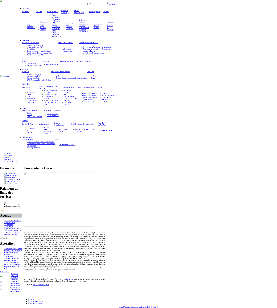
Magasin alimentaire (67, 61)
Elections (25, 12)
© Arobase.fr (153, 307)
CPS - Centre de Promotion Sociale (39, 80)
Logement (45, 61)
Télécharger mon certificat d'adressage (70, 26)
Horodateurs (47, 131)
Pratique (25, 121)
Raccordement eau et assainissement (39, 51)
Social (24, 59)
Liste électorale (30, 25)
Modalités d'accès (108, 130)
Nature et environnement (86, 87)
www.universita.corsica (41, 285)
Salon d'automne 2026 (12, 222)
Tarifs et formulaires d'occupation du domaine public (56, 19)
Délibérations (31, 146)
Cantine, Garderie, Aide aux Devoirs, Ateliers (71, 78)
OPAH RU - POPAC (65, 43)
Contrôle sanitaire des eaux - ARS (82, 124)
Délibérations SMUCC (67, 145)
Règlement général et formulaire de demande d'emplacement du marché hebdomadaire (84, 26)
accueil (121, 307)
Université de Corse (33, 78)
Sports (24, 108)
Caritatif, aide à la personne (83, 61)
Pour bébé (90, 72)
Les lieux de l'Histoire (67, 87)
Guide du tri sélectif (62, 130)
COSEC (29, 115)
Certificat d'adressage (65, 12)
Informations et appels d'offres (97, 26)
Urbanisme (25, 40)
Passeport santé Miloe (34, 65)
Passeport (43, 30)
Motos (45, 133)
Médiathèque (31, 98)
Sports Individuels (53, 116)
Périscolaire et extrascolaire (60, 72)
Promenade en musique (48, 97)
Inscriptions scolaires (34, 76)
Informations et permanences (68, 50)
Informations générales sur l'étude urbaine (97, 47)
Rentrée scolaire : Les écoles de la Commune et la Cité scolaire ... (13, 251)
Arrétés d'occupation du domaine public (56, 28)
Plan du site (128, 307)
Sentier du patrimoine (89, 97)
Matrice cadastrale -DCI (35, 47)
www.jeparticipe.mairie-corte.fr (93, 53)
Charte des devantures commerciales (56, 34)
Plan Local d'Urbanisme (35, 45)
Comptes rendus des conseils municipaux (41, 144)
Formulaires (31, 49)
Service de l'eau (27, 124)
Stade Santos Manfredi (34, 117)
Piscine (29, 113)
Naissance (43, 22)
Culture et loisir (102, 87)
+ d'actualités (4, 272)
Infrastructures (27, 87)
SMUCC (58, 139)
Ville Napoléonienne (69, 95)
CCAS (24, 61)
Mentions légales (143, 307)
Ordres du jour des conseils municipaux (40, 142)
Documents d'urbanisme (30, 43)
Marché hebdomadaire (79, 12)
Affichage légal (27, 137)
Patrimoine (25, 84)
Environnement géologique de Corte (89, 100)
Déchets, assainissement (59, 124)
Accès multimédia (108, 95)
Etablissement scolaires (34, 74)
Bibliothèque (106, 97)
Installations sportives (29, 110)
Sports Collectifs (52, 114)
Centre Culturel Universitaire (32, 101)
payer (2, 210)
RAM (93, 78)
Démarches (26, 8)
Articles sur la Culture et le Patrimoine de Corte (51, 102)
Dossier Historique (50, 94)
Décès (42, 24)
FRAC (29, 96)
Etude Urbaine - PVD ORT (88, 43)
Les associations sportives (51, 110)
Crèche (93, 76)
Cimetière (106, 12)
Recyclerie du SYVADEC (102, 124)
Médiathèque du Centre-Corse (107, 100)
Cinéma (104, 93)
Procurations (31, 28)
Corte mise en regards (68, 103)
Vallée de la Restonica (89, 93)
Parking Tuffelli (46, 128)
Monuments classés (68, 91)
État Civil (39, 12)
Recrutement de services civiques (11, 258)
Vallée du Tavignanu (89, 95)
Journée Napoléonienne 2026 (11, 227)
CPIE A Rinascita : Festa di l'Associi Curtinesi (12, 232)
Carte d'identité (43, 27)
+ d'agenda (3, 238)
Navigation (8, 153)
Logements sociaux (52, 64)
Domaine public (52, 12)
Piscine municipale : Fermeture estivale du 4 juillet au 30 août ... (12, 265)
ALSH (58, 76)
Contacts (135, 307)
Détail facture (31, 128)
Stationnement (44, 124)
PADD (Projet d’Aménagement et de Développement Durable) (39, 54)
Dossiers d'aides (32, 63)
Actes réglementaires (34, 148)
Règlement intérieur (30, 131)
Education (25, 72)
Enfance (25, 69)
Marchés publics (94, 12)
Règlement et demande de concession (110, 26)
